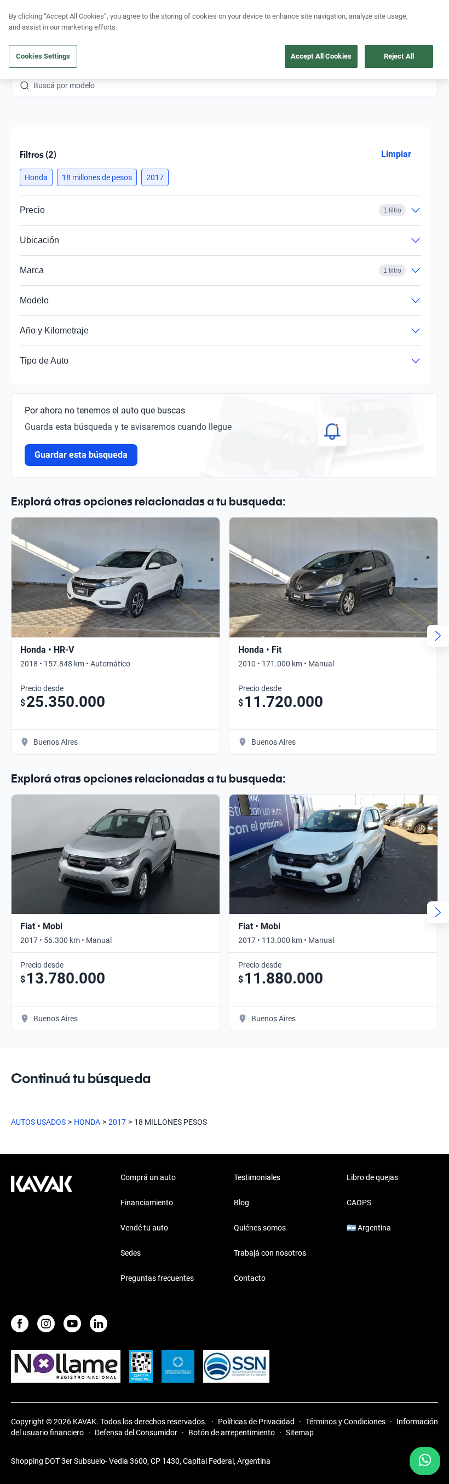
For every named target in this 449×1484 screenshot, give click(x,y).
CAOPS (359, 1202)
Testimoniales (257, 1177)
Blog (241, 1202)
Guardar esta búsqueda (81, 455)
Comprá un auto (148, 1177)
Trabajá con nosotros (270, 1253)
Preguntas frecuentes (157, 1278)
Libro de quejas (372, 1177)
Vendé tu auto (144, 1227)
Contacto (250, 1278)
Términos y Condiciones (345, 1421)
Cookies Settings (43, 56)
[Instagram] (46, 1323)
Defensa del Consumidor (136, 1432)
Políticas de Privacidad (256, 1421)
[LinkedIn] (98, 1323)
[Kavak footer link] (41, 1229)
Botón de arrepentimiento (231, 1432)
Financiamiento (146, 1202)
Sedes (130, 1253)
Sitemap (300, 1432)
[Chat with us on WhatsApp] (424, 1461)
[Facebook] (19, 1323)
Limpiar (396, 154)
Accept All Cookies (321, 56)
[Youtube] (72, 1323)
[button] (36, 177)
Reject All (399, 56)
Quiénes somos (260, 1227)
